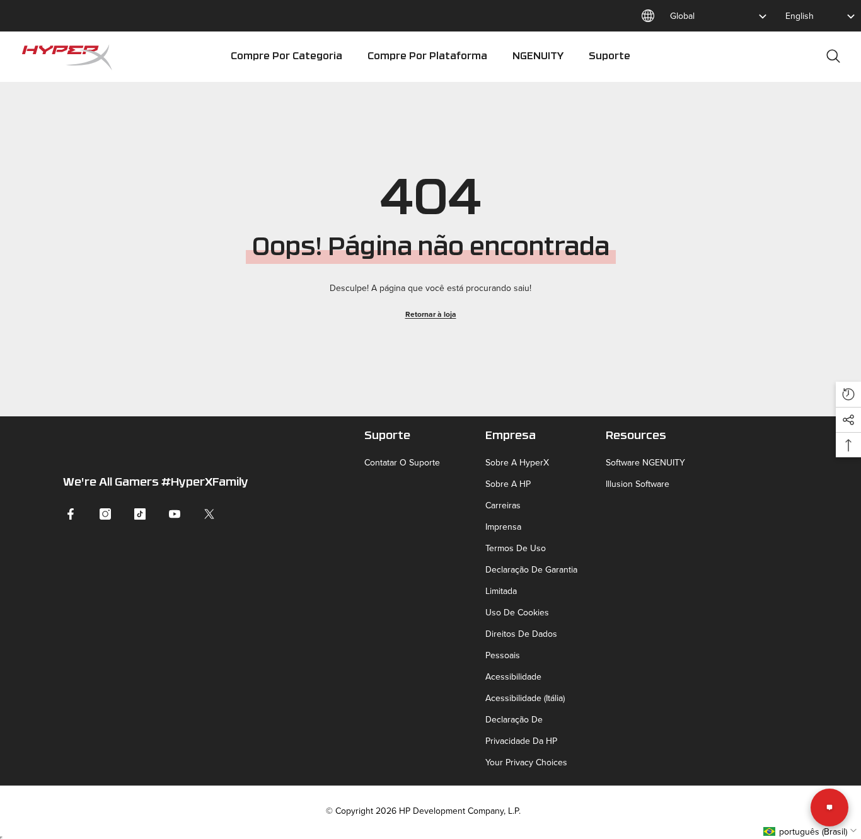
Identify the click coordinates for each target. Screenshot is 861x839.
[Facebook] (70, 514)
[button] (848, 394)
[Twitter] (209, 514)
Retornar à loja (430, 314)
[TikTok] (140, 514)
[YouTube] (174, 514)
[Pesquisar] (833, 55)
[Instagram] (105, 514)
